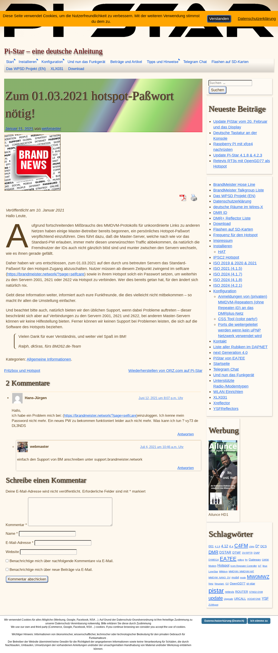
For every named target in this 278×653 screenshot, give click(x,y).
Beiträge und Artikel (126, 62)
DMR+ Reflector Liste (232, 218)
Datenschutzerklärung (232, 201)
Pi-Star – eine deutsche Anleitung (53, 51)
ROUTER (241, 591)
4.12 (224, 546)
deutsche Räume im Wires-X (238, 207)
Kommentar (16, 525)
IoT (259, 566)
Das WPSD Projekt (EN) (26, 69)
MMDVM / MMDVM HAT (241, 571)
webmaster (51, 128)
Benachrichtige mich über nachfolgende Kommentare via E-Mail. (62, 561)
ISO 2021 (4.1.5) (227, 268)
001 (211, 546)
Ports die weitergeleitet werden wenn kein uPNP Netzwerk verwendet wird (240, 330)
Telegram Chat (195, 62)
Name (12, 533)
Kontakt (220, 341)
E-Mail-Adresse (19, 543)
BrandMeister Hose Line (234, 184)
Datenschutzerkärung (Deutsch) (224, 620)
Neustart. (219, 583)
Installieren (27, 62)
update (215, 598)
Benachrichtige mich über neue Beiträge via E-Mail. (51, 570)
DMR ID (220, 212)
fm (246, 559)
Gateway (255, 559)
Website (12, 552)
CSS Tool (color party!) (237, 319)
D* (257, 546)
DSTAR (225, 552)
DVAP (257, 552)
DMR (213, 552)
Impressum (223, 240)
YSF (265, 598)
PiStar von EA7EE (229, 358)
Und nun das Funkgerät (86, 62)
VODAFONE (254, 599)
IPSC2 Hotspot (226, 257)
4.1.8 (217, 546)
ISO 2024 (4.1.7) (227, 274)
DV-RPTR (247, 552)
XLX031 (57, 69)
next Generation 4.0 (230, 352)
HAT (222, 251)
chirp (251, 546)
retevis (229, 591)
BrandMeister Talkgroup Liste (238, 190)
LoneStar (213, 571)
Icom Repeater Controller (243, 566)
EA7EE (228, 559)
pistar (216, 590)
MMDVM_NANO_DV (219, 577)
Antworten (185, 434)
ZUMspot (213, 604)
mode (243, 577)
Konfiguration (52, 62)
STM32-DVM (256, 592)
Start (10, 62)
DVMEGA (213, 559)
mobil (235, 577)
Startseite (221, 363)
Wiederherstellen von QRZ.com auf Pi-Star (165, 370)
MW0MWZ (258, 577)
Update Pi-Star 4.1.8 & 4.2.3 (237, 155)
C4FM (241, 545)
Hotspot (223, 565)
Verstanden (219, 18)
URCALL (240, 598)
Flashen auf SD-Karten (230, 62)
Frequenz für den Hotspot (235, 235)
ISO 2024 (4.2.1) (227, 285)
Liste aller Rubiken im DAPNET (240, 347)
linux (265, 566)
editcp (241, 559)
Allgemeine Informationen (49, 359)
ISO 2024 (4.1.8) (227, 279)
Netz (210, 583)
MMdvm (223, 571)
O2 (227, 583)
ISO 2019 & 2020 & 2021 (235, 263)
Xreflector (221, 403)
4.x (231, 546)
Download (76, 69)
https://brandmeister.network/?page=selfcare (45, 274)
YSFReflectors (225, 408)
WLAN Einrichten (228, 391)
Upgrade (228, 599)
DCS (263, 546)
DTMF (236, 552)
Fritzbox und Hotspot (22, 370)
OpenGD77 (237, 583)
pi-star (251, 583)
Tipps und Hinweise (162, 62)
